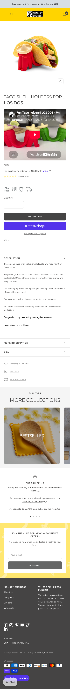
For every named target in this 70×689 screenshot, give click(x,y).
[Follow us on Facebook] (5, 625)
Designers (9, 597)
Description (12, 258)
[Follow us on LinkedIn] (5, 629)
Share (6, 240)
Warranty (14, 371)
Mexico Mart (55, 306)
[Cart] (64, 14)
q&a (6, 352)
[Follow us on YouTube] (22, 625)
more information (16, 343)
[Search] (11, 14)
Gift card (8, 603)
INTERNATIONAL (20, 643)
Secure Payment (18, 379)
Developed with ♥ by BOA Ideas (40, 653)
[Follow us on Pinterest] (17, 625)
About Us (8, 592)
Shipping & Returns (19, 363)
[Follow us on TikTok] (28, 625)
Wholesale (9, 608)
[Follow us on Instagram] (11, 625)
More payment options (35, 233)
